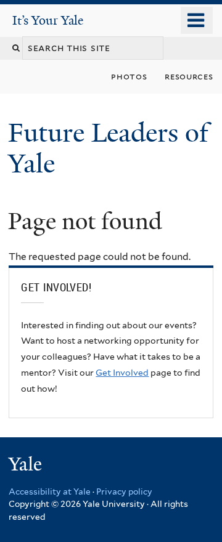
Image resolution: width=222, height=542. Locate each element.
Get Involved (122, 373)
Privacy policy (124, 491)
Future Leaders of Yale (108, 148)
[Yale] (26, 466)
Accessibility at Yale (50, 491)
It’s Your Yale (47, 20)
